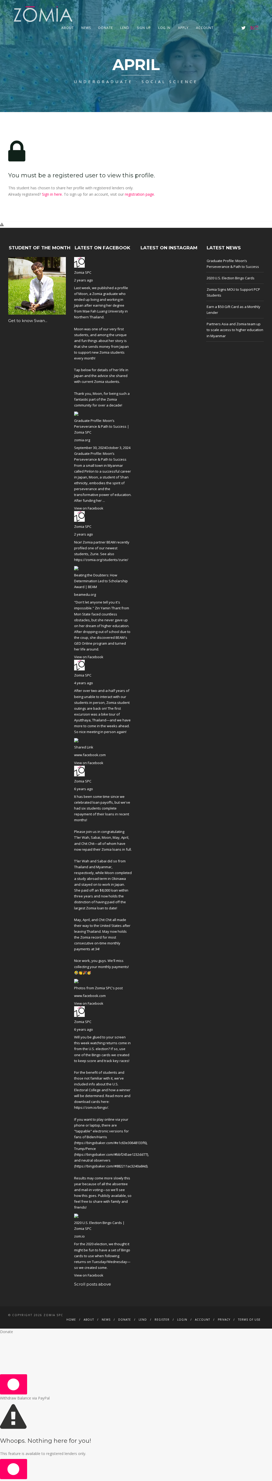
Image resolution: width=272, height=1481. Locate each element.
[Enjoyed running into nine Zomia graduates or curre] (169, 286)
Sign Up (144, 27)
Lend (124, 27)
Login (182, 1319)
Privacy (224, 1319)
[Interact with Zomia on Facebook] (229, 27)
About (67, 27)
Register (162, 1319)
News (86, 27)
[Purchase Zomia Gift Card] (222, 27)
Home (71, 1319)
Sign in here (52, 194)
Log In (164, 27)
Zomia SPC (82, 272)
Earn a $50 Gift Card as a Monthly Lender (233, 309)
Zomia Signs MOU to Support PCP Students (233, 292)
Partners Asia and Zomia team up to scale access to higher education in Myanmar (235, 330)
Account (205, 27)
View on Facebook (88, 508)
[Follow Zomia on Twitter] (243, 27)
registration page (139, 194)
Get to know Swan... (27, 320)
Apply (183, 27)
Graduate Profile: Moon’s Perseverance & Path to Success (233, 263)
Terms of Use (249, 1319)
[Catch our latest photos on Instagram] (236, 27)
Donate (105, 27)
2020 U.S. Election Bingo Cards (230, 278)
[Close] (13, 1384)
